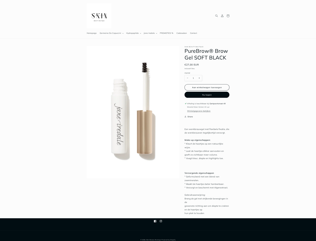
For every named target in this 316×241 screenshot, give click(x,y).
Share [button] (190, 116)
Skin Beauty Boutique (153, 240)
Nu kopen (207, 95)
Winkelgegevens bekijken (199, 111)
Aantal (187, 73)
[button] (111, 33)
